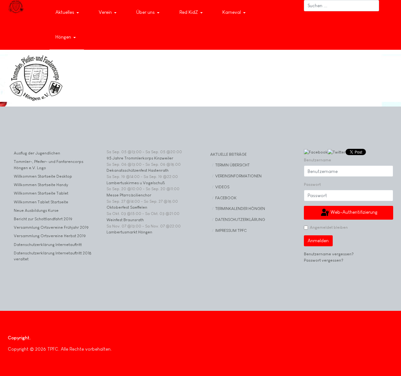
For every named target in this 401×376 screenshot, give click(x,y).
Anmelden (318, 240)
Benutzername (317, 160)
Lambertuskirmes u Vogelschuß (136, 182)
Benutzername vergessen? (329, 254)
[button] (68, 12)
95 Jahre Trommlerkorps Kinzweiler (140, 158)
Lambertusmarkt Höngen (129, 232)
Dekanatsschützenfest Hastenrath (138, 170)
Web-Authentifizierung (353, 212)
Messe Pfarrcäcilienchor (129, 195)
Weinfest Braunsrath (125, 219)
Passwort (312, 184)
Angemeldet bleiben (329, 227)
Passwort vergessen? (323, 260)
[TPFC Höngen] (16, 6)
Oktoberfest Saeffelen (127, 207)
